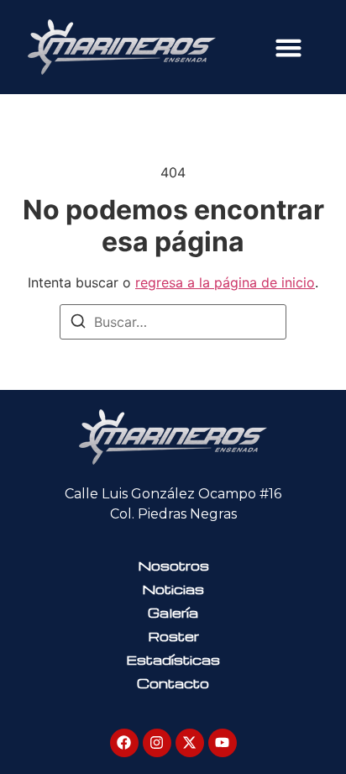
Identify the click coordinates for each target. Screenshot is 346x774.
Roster (173, 636)
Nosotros (173, 565)
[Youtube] (222, 743)
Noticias (173, 589)
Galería (173, 612)
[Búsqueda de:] (173, 322)
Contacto (173, 683)
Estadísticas (173, 659)
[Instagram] (157, 743)
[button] (289, 47)
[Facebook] (124, 743)
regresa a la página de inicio (225, 282)
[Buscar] (78, 323)
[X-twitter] (190, 743)
